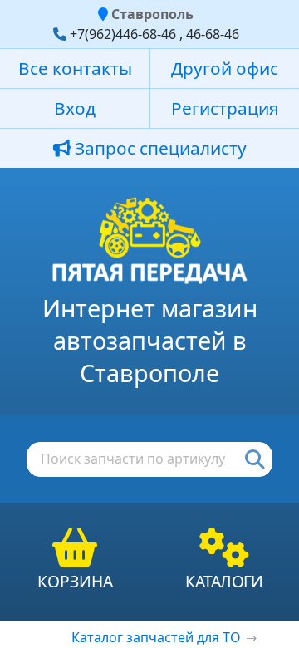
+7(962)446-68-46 (123, 34)
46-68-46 (212, 34)
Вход (75, 108)
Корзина (75, 581)
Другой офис (224, 68)
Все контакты (75, 68)
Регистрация (225, 108)
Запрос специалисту (159, 148)
